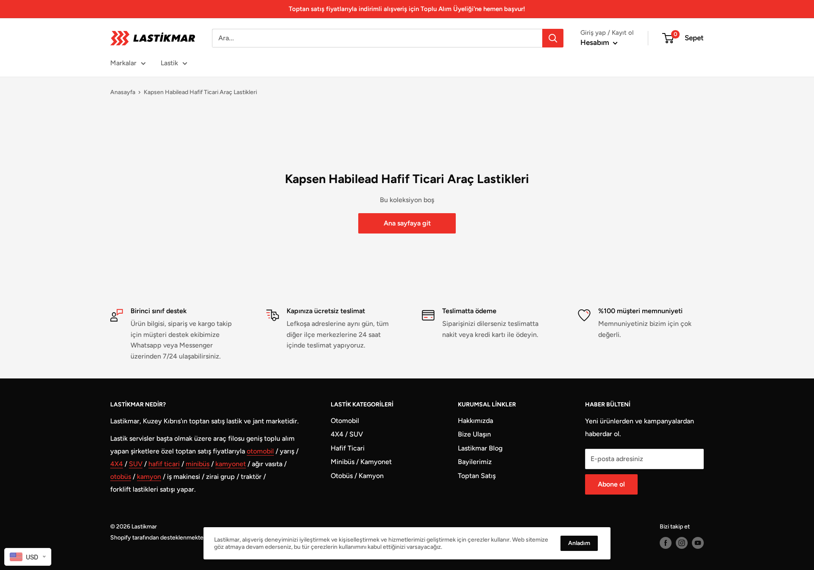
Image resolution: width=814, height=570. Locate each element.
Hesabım (595, 42)
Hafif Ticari (348, 448)
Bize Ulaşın (474, 434)
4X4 (116, 464)
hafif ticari (164, 464)
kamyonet (230, 464)
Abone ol (611, 484)
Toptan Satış (477, 476)
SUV (135, 464)
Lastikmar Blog (480, 448)
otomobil (260, 451)
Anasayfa (122, 92)
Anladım (579, 543)
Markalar (123, 63)
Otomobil (345, 421)
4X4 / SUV (347, 434)
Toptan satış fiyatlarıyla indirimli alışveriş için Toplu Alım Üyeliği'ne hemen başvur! (407, 9)
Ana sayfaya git (407, 223)
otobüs (120, 477)
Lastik (169, 63)
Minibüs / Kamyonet (361, 462)
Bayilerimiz (475, 462)
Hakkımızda (475, 421)
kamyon (149, 477)
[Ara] (552, 38)
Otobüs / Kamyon (357, 476)
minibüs (197, 464)
